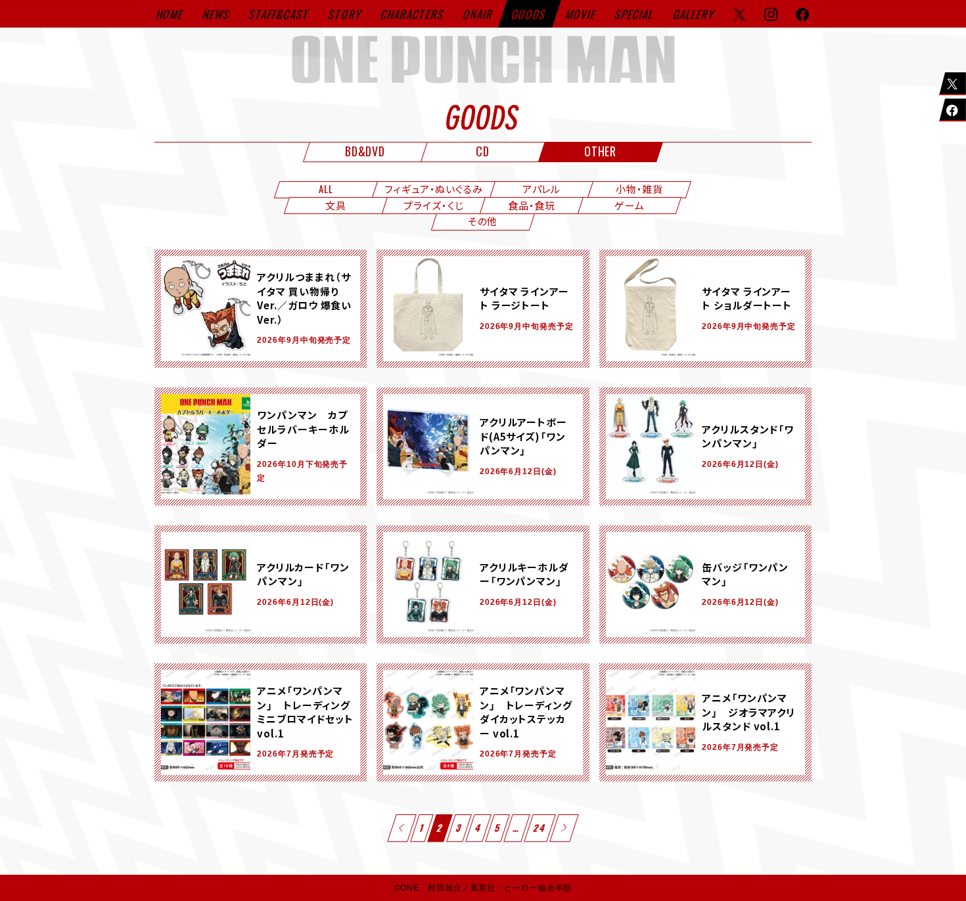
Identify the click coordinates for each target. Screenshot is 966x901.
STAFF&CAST (279, 14)
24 (540, 828)
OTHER (600, 151)
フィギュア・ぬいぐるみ (433, 188)
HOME (170, 14)
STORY (346, 14)
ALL (326, 188)
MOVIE (581, 14)
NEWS (217, 14)
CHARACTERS (413, 14)
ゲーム (629, 205)
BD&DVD (365, 151)
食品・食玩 (532, 205)
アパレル (541, 188)
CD (483, 151)
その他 (483, 220)
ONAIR (478, 14)
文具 (335, 205)
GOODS (529, 14)
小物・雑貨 (640, 188)
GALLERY (694, 14)
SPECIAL (634, 14)
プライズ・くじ (433, 205)
